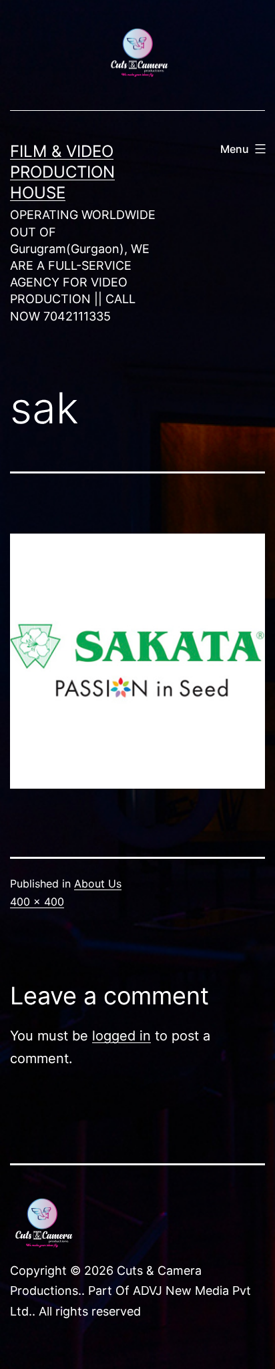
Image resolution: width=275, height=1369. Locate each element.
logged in (121, 1036)
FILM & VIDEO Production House (62, 172)
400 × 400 (37, 901)
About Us (97, 883)
